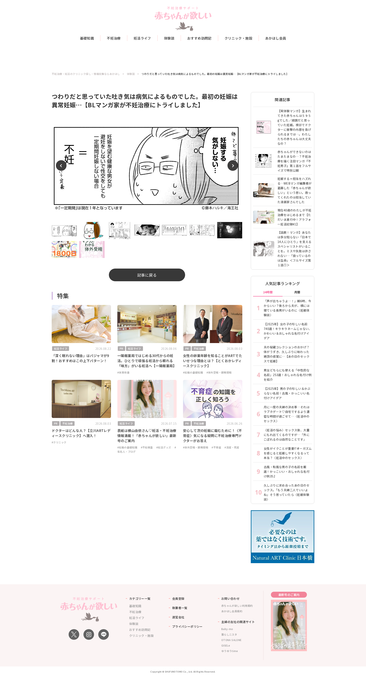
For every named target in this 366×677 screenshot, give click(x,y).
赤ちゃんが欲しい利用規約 (237, 605)
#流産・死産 (232, 447)
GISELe (225, 645)
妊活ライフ (142, 38)
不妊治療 (114, 38)
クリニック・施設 (238, 38)
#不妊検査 (147, 447)
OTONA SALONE (231, 640)
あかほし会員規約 (231, 611)
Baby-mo (227, 629)
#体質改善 (123, 372)
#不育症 (216, 447)
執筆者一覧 (179, 607)
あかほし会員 (275, 38)
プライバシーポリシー (187, 626)
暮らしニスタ (229, 634)
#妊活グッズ (163, 447)
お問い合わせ (230, 598)
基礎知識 (87, 38)
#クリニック (59, 442)
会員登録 (178, 598)
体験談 (169, 38)
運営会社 (178, 617)
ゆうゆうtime (229, 651)
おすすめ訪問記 (199, 38)
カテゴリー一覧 (140, 598)
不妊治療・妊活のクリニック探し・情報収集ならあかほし (86, 74)
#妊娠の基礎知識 (193, 372)
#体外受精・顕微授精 (219, 372)
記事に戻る (147, 275)
